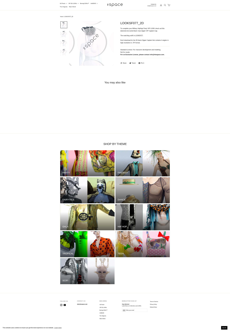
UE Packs (63, 3)
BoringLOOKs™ (84, 3)
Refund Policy (153, 307)
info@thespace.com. (157, 54)
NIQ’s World (72, 6)
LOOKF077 (139, 35)
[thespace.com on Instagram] (61, 305)
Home (61, 16)
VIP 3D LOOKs (72, 3)
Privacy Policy (153, 304)
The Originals (63, 6)
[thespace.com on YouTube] (65, 305)
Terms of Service (154, 301)
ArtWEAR (93, 3)
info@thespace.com (151, 5)
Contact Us (153, 4)
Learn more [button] (58, 327)
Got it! (224, 327)
